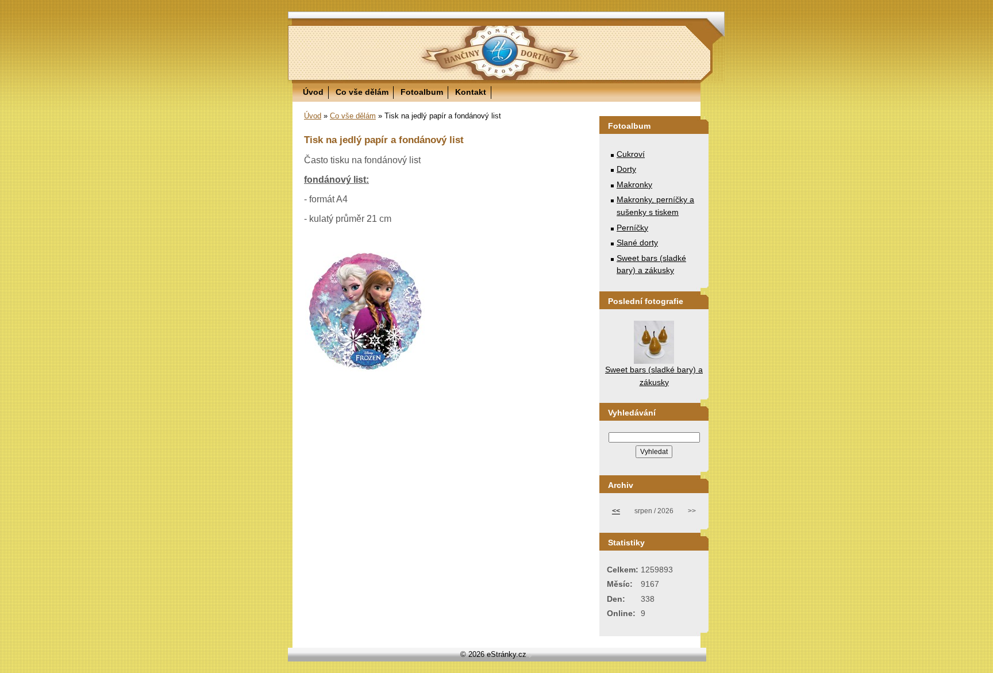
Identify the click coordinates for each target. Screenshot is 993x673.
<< (616, 510)
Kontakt (470, 92)
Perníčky (632, 227)
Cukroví (631, 154)
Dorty (626, 169)
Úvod (313, 92)
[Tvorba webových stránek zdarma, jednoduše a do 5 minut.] (530, 655)
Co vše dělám (362, 92)
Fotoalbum (422, 92)
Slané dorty (637, 242)
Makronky (634, 184)
